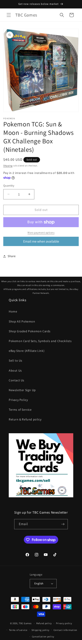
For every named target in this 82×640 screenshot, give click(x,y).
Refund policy (44, 623)
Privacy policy (64, 623)
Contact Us (16, 380)
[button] (9, 15)
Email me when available (41, 241)
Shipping (7, 165)
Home (13, 311)
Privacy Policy (18, 400)
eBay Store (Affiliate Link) (26, 351)
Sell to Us (15, 360)
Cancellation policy (43, 636)
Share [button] (12, 256)
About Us (15, 370)
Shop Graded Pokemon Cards (30, 331)
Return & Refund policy (25, 419)
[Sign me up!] (63, 524)
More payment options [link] (41, 232)
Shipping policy (40, 630)
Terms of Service (20, 410)
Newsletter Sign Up (22, 390)
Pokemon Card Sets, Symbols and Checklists (40, 341)
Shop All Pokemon (22, 321)
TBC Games (25, 623)
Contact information (65, 630)
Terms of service (18, 630)
